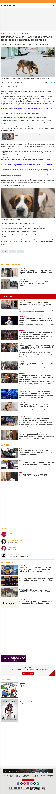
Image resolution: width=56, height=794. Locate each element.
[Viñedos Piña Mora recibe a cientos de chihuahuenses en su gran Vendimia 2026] (9, 592)
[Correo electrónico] (15, 82)
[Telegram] (12, 82)
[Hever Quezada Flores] (4, 548)
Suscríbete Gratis (28, 673)
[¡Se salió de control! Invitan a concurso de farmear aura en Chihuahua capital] (9, 335)
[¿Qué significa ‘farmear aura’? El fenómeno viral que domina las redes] (9, 366)
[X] (5, 82)
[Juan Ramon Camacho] (4, 555)
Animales (20, 251)
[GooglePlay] (38, 783)
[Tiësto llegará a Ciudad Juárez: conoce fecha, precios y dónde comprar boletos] (9, 394)
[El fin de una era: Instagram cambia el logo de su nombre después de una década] (9, 603)
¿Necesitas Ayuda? (28, 780)
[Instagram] (28, 783)
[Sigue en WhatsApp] (51, 82)
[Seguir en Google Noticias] (54, 82)
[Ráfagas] (4, 534)
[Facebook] (2, 82)
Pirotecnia (12, 251)
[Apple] (34, 783)
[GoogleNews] (31, 783)
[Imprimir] (21, 82)
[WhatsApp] (9, 82)
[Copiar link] (18, 82)
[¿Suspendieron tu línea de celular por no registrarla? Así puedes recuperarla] (9, 422)
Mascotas (4, 251)
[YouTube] (24, 783)
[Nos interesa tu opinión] (28, 771)
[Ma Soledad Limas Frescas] (4, 541)
